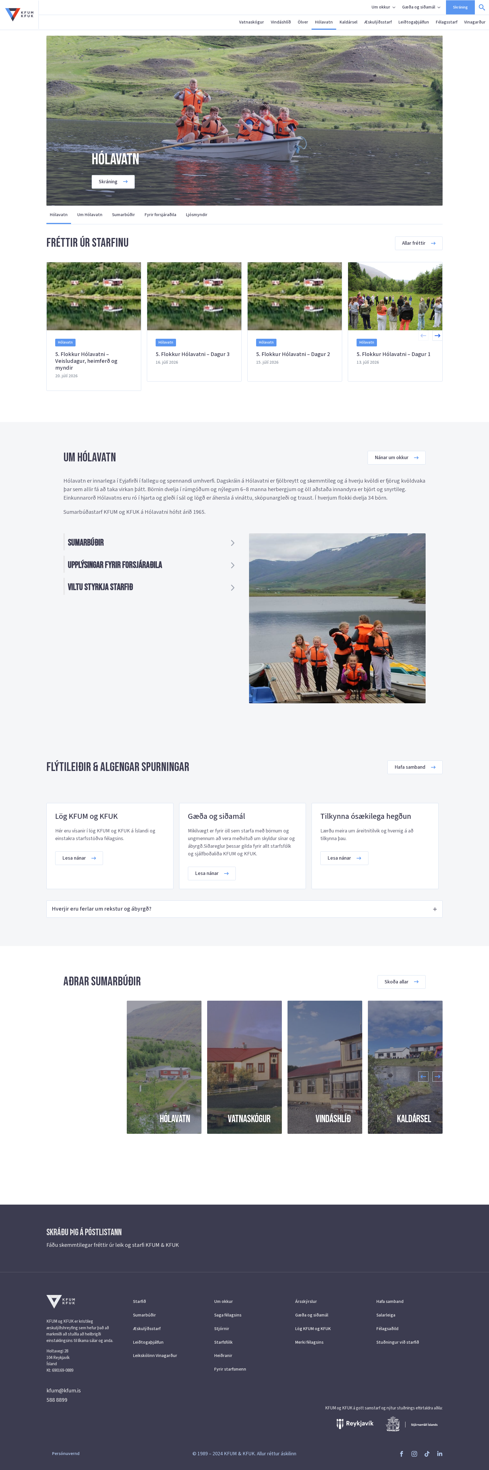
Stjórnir (221, 1329)
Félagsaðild (387, 1329)
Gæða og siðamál (418, 7)
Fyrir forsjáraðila (160, 215)
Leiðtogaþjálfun (413, 22)
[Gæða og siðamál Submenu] (439, 7)
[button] (437, 336)
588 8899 (56, 1400)
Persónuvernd (66, 1453)
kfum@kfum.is (63, 1391)
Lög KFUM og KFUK (313, 1329)
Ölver (303, 22)
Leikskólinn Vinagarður (155, 1355)
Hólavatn (324, 22)
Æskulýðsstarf (378, 22)
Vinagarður (475, 22)
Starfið (139, 1301)
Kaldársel (348, 22)
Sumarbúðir (123, 215)
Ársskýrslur (306, 1301)
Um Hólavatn (89, 215)
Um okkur (381, 7)
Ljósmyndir (196, 215)
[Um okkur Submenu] (394, 7)
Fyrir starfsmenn (230, 1369)
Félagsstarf (446, 22)
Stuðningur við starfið (397, 1342)
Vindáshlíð (281, 22)
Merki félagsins (309, 1342)
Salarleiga (385, 1315)
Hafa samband (390, 1301)
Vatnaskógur (251, 22)
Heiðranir (223, 1355)
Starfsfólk (223, 1342)
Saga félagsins (227, 1315)
